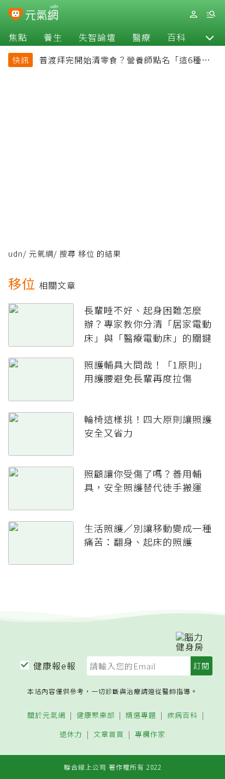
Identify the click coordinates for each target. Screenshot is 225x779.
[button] (209, 37)
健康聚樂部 (95, 715)
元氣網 (41, 253)
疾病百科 (182, 715)
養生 (53, 37)
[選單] (210, 14)
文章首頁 (108, 734)
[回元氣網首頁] (42, 13)
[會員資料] (193, 14)
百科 (176, 37)
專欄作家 (150, 734)
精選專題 (141, 715)
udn (15, 253)
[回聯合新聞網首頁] (15, 15)
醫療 (141, 37)
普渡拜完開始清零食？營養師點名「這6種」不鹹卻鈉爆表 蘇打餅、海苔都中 (124, 61)
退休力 (71, 734)
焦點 (18, 37)
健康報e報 (54, 665)
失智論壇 (97, 37)
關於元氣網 (46, 715)
